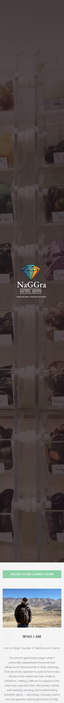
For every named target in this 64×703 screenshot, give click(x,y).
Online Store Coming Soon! (32, 574)
